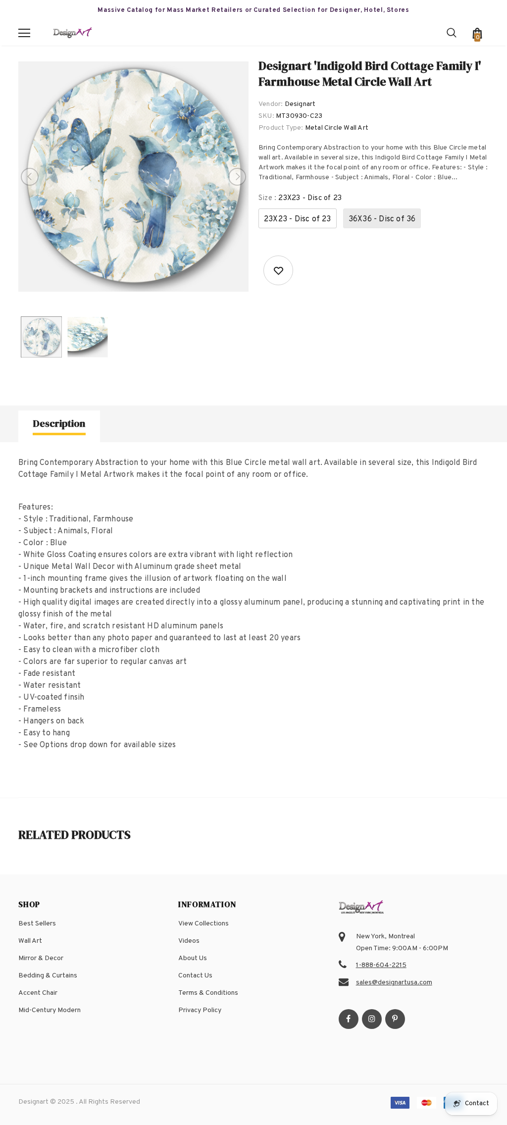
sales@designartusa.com (394, 982)
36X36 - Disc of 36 (382, 219)
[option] (133, 176)
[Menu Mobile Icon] (24, 33)
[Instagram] (372, 1019)
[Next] (237, 177)
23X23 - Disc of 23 (297, 219)
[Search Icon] (451, 33)
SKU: (266, 116)
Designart (300, 104)
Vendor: (270, 104)
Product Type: (281, 128)
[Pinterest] (395, 1019)
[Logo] (73, 33)
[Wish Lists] (278, 270)
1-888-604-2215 (381, 965)
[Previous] (30, 177)
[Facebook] (348, 1019)
